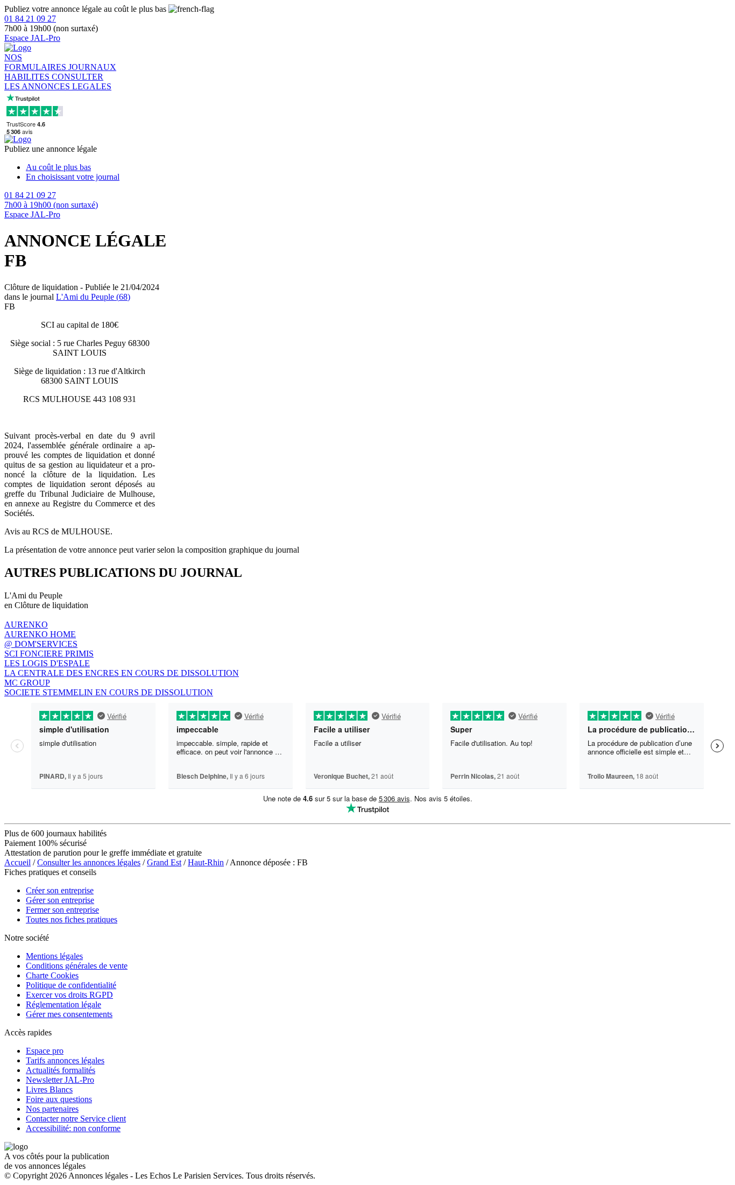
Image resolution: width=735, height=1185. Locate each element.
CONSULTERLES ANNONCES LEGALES (57, 81)
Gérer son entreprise (60, 900)
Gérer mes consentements (69, 1014)
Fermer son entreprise (62, 909)
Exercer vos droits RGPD (69, 994)
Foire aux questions (59, 1099)
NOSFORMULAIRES (36, 62)
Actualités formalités (60, 1070)
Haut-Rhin (206, 862)
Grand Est (164, 862)
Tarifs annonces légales (65, 1060)
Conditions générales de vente (77, 965)
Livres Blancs (49, 1089)
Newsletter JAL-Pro (60, 1079)
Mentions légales (54, 956)
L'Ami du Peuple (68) (93, 296)
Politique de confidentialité (71, 985)
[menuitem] (378, 167)
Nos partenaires (52, 1108)
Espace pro (44, 1050)
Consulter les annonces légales (88, 862)
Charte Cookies (52, 975)
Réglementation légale (63, 1004)
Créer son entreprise (60, 890)
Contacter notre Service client (76, 1118)
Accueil (17, 862)
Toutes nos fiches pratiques (71, 919)
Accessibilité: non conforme (73, 1128)
